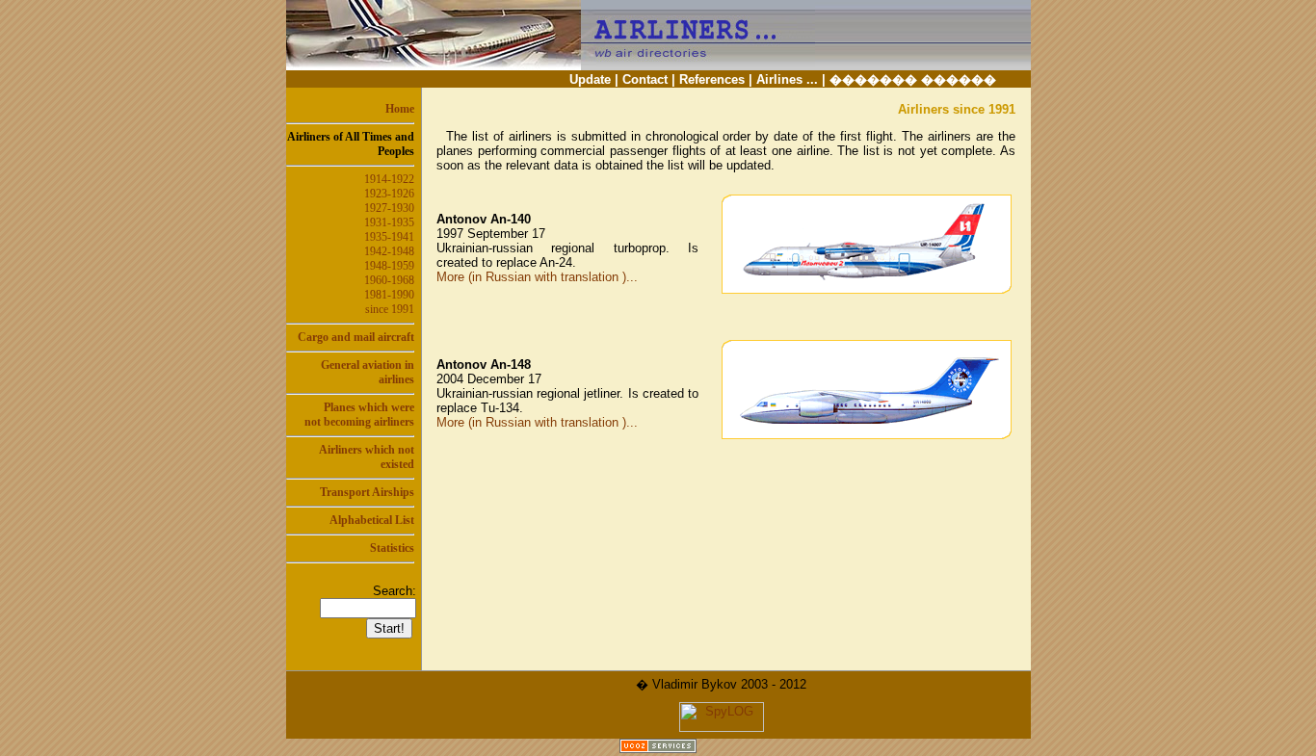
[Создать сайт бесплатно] (658, 748)
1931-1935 (389, 222)
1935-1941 (389, 237)
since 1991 (389, 309)
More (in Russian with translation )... (537, 277)
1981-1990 (389, 294)
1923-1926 (389, 193)
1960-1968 (389, 280)
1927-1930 (389, 208)
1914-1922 (389, 179)
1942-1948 (389, 251)
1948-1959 (389, 266)
